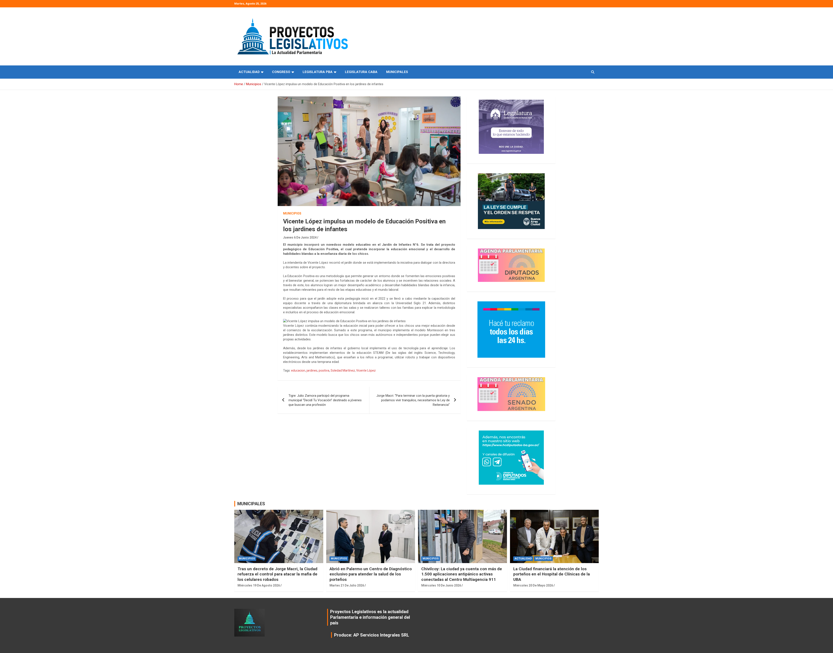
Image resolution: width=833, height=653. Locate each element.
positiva (324, 370)
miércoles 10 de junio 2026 (441, 585)
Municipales (397, 72)
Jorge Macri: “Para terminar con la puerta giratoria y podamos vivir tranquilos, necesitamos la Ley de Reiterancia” (413, 400)
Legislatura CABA (361, 72)
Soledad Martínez (343, 370)
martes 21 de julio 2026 (347, 585)
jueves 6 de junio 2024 (299, 237)
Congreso (281, 72)
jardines (312, 370)
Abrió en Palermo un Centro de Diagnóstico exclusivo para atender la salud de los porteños (371, 574)
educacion (298, 370)
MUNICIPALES (251, 503)
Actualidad (249, 72)
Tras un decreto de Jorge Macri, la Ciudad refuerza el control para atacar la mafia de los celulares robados (277, 574)
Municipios (292, 213)
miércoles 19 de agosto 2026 (259, 585)
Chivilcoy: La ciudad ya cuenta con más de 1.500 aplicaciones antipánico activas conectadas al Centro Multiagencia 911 (461, 574)
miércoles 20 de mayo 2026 (533, 585)
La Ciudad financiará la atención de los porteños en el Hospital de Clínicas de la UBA (551, 574)
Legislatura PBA (318, 72)
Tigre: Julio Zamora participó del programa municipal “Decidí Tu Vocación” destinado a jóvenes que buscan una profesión (325, 400)
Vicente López (366, 370)
